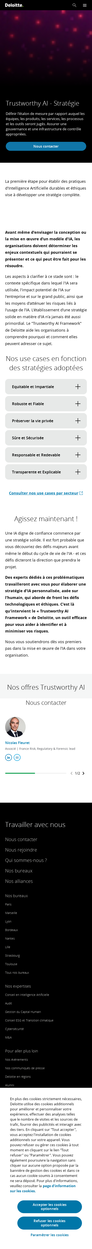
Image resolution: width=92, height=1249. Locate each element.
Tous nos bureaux (17, 972)
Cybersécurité (14, 1029)
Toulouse (11, 964)
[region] (46, 1168)
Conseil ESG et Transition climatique (29, 1020)
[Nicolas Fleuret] (15, 727)
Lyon (8, 921)
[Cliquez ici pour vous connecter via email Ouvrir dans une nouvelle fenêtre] (17, 757)
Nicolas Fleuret (17, 742)
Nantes (10, 938)
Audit (8, 1003)
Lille (7, 947)
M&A (8, 1037)
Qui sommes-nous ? (26, 860)
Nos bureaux (19, 870)
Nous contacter (46, 146)
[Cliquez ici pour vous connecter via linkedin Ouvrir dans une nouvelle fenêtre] (8, 757)
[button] (74, 5)
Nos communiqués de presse (25, 1068)
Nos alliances (19, 881)
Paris (8, 904)
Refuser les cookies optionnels (49, 1223)
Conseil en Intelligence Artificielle (27, 995)
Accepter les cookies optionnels (50, 1206)
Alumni (9, 1085)
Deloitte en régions (18, 1077)
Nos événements (16, 1060)
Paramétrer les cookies (50, 1235)
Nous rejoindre (21, 849)
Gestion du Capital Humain (23, 1012)
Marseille (11, 913)
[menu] (85, 5)
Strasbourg (12, 955)
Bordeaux (11, 930)
